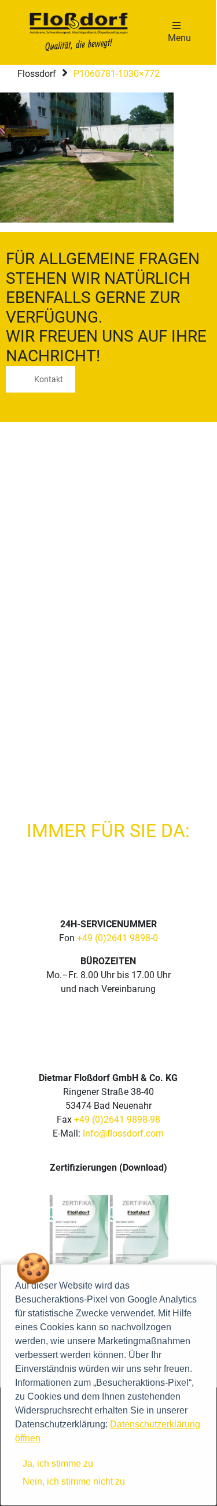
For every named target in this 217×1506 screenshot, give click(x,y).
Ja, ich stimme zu (58, 1463)
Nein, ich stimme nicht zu (74, 1481)
